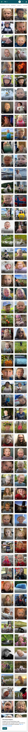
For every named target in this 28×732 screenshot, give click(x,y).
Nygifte (19, 5)
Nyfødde (13, 5)
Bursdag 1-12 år (5, 5)
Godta (4, 728)
